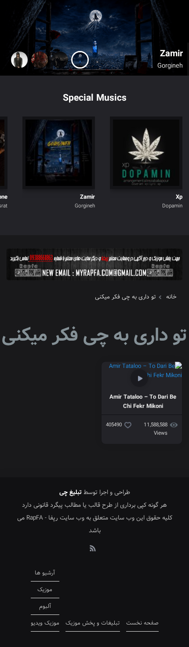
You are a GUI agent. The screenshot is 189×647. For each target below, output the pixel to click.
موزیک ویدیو (45, 623)
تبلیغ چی (70, 492)
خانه (171, 297)
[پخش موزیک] (94, 283)
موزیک (44, 589)
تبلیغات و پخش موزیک (92, 623)
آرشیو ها (45, 573)
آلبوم (45, 606)
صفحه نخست (142, 623)
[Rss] (92, 548)
